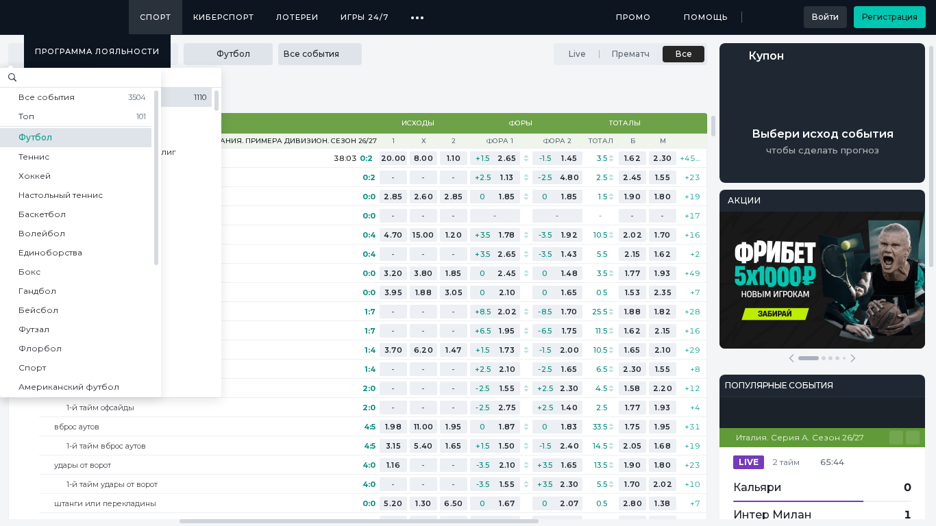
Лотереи (297, 17)
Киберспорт (223, 17)
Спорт (155, 17)
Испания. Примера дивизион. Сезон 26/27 (290, 141)
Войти (825, 17)
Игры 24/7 (365, 17)
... (417, 12)
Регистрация (889, 17)
